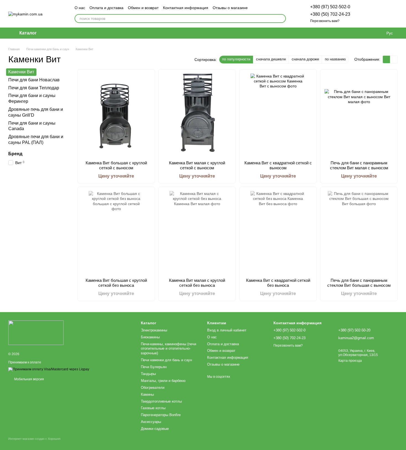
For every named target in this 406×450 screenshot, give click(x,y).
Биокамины (150, 337)
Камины (147, 394)
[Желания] (364, 13)
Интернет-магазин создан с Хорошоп (34, 438)
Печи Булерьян (154, 367)
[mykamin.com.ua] (36, 332)
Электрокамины (154, 330)
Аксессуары (151, 422)
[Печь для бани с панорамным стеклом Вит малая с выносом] (359, 115)
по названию (335, 59)
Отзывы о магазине (230, 8)
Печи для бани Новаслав (34, 79)
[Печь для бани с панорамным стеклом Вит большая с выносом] (359, 232)
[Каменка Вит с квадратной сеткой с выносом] (278, 115)
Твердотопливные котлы (161, 401)
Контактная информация (185, 8)
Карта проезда (350, 361)
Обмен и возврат (143, 8)
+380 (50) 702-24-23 (330, 14)
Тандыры (148, 374)
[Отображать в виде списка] (393, 59)
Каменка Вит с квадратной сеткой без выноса (278, 283)
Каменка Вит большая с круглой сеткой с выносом (116, 165)
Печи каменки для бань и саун (166, 360)
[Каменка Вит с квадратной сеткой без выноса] (278, 232)
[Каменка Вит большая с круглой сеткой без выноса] (116, 232)
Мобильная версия (28, 379)
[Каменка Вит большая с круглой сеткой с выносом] (116, 115)
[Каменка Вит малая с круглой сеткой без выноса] (197, 232)
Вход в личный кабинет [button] (226, 330)
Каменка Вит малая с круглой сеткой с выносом (197, 165)
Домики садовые (155, 429)
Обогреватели (152, 387)
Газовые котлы (153, 408)
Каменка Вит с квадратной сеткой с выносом (278, 165)
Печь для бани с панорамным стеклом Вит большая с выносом (359, 283)
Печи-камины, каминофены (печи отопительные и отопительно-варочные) (168, 348)
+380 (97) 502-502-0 (330, 6)
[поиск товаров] (281, 18)
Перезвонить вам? (324, 21)
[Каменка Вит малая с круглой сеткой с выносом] (197, 115)
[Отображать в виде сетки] (386, 59)
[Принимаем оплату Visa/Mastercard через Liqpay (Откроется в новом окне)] (48, 369)
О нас (80, 8)
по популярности (236, 59)
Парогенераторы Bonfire (161, 415)
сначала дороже (305, 59)
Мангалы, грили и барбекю (163, 381)
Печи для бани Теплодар (33, 87)
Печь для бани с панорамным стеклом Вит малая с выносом (359, 165)
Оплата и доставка (106, 8)
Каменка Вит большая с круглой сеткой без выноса (116, 283)
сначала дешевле (271, 59)
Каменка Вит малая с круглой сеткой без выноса (197, 283)
